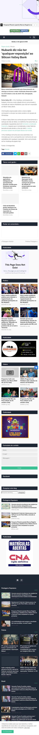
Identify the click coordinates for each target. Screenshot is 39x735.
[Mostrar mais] (29, 153)
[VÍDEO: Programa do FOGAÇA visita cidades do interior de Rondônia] (29, 372)
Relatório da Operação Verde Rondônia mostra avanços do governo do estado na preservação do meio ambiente (29, 183)
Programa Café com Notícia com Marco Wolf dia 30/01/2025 (9, 380)
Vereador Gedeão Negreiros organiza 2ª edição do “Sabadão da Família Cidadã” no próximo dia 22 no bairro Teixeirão (9, 323)
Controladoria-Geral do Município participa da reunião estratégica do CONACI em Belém (24, 709)
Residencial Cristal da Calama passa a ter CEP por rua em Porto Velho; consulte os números (23, 514)
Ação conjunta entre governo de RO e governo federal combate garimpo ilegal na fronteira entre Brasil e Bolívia (10, 671)
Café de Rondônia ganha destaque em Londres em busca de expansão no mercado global (10, 209)
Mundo (13, 46)
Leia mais (27, 727)
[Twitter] (15, 153)
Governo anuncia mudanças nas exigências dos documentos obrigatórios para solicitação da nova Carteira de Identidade (24, 506)
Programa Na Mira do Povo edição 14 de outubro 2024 (27, 400)
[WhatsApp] (18, 153)
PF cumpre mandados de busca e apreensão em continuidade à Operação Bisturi (9, 648)
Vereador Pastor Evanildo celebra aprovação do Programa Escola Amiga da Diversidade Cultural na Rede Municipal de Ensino (24, 689)
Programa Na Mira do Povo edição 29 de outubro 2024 (8, 400)
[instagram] (21, 580)
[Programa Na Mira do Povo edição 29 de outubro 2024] (10, 392)
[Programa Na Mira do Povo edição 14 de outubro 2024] (29, 392)
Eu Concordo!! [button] (7, 731)
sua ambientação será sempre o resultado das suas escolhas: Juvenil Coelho (23, 622)
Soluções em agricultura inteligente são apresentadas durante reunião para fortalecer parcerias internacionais (10, 183)
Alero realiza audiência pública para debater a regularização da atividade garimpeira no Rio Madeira (9, 299)
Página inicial (5, 46)
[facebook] (17, 580)
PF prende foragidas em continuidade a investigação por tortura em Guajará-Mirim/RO (28, 648)
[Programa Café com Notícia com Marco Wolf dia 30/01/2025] (10, 372)
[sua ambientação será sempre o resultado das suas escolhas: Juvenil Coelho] (5, 624)
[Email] (25, 153)
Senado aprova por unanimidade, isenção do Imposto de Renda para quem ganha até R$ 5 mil (28, 321)
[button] (34, 25)
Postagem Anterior (7, 241)
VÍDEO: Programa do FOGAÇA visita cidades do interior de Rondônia (28, 380)
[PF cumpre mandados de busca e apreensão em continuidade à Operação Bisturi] (10, 639)
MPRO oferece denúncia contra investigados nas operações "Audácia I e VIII (28, 669)
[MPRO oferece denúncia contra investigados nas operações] (29, 661)
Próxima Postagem (31, 241)
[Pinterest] (22, 153)
